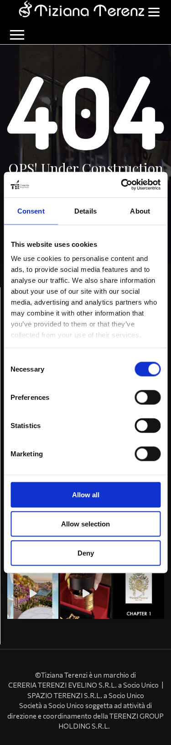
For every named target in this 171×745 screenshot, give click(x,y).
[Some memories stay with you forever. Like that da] (138, 593)
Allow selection (85, 523)
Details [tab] (85, 210)
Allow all (85, 494)
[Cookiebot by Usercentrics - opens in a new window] (122, 185)
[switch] (148, 397)
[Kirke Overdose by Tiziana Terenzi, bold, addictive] (85, 593)
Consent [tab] (31, 210)
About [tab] (140, 210)
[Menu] (153, 11)
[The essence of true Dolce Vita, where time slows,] (32, 593)
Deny (86, 552)
